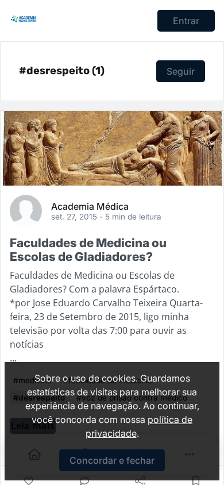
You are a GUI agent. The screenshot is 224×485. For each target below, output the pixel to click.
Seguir (181, 71)
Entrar (186, 20)
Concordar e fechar (112, 460)
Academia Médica (90, 206)
